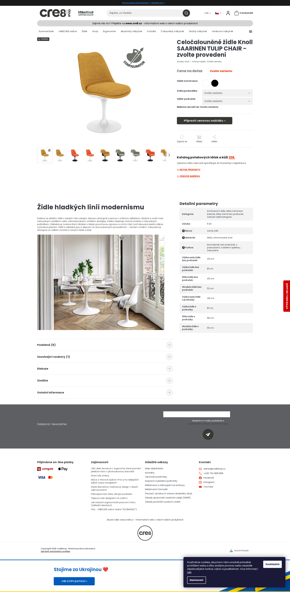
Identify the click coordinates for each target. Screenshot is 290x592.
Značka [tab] (42, 380)
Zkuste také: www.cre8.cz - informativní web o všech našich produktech (145, 519)
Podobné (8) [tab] (46, 345)
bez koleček (213, 244)
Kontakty (150, 472)
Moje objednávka (154, 468)
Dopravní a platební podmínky (161, 481)
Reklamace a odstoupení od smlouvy (165, 485)
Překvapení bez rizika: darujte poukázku (111, 494)
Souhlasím (272, 564)
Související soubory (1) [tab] (53, 357)
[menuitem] (46, 31)
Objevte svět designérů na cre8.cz (109, 498)
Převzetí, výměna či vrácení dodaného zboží (168, 493)
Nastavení (196, 580)
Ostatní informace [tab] (50, 392)
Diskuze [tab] (42, 368)
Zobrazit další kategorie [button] (219, 216)
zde (189, 572)
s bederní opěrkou (230, 247)
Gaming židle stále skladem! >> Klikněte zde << (143, 3)
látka (209, 237)
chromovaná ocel (222, 237)
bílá (216, 230)
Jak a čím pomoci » (74, 581)
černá (210, 230)
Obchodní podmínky (156, 476)
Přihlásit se (209, 434)
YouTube (208, 486)
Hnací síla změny (100, 475)
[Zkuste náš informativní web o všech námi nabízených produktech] (145, 533)
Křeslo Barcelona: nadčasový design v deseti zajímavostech (114, 488)
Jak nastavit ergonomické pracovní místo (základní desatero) (113, 504)
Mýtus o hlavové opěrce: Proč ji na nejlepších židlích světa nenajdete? (115, 481)
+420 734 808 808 (213, 473)
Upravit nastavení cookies (55, 551)
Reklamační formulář (156, 489)
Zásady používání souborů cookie (162, 501)
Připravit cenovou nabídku (203, 120)
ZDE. (232, 157)
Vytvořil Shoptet (241, 550)
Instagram (209, 482)
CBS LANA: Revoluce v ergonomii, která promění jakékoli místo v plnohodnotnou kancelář (116, 470)
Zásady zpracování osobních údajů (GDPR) (168, 497)
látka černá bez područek (229, 214)
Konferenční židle (216, 211)
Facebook (209, 477)
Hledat (187, 13)
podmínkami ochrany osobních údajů (208, 423)
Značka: (183, 61)
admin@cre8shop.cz (214, 468)
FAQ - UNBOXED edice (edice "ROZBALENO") (114, 509)
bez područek (228, 244)
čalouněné (212, 250)
